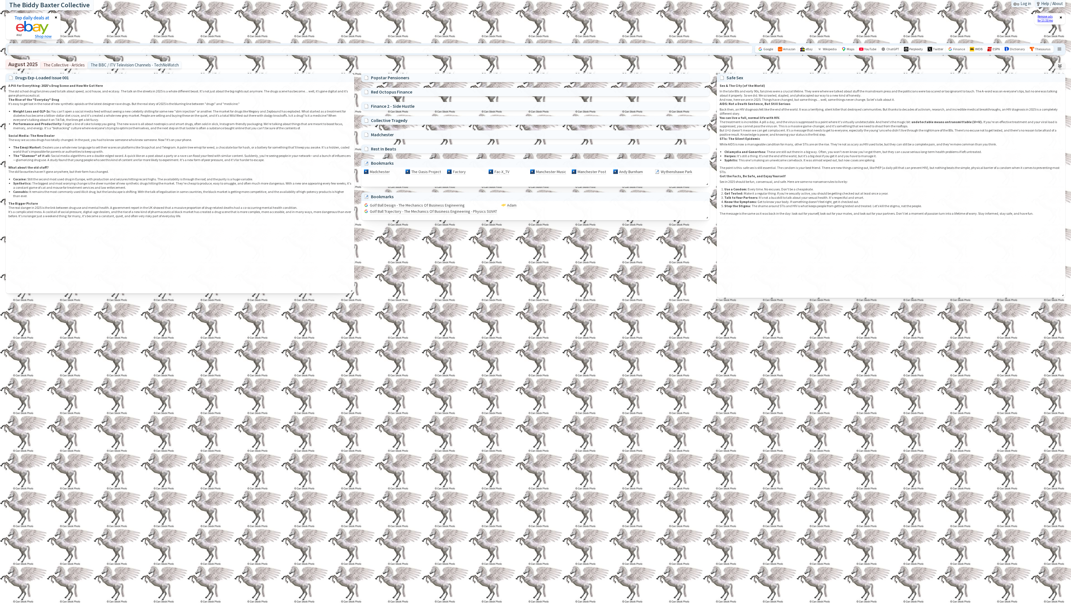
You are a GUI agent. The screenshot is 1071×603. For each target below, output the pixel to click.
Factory (459, 171)
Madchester (380, 171)
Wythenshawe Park (676, 171)
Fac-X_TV (502, 171)
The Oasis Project (426, 171)
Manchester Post (592, 171)
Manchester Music (551, 171)
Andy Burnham (631, 171)
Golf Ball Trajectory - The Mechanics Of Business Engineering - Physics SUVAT (433, 211)
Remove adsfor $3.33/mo (1045, 18)
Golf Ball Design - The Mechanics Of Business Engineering (417, 205)
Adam (512, 205)
